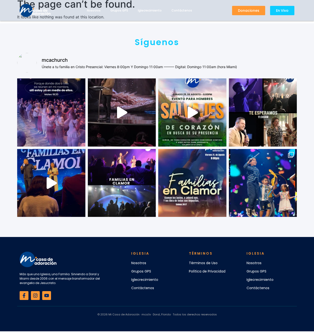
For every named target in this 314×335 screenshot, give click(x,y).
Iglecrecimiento (150, 10)
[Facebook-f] (24, 295)
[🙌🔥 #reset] (122, 112)
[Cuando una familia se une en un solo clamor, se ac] (192, 183)
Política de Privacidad (207, 271)
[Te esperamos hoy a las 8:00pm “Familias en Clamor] (122, 183)
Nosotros (94, 10)
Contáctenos (181, 10)
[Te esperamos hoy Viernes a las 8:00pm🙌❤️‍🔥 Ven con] (51, 112)
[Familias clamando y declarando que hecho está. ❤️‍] (51, 183)
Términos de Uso (203, 263)
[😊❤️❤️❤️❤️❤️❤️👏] (263, 183)
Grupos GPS (119, 10)
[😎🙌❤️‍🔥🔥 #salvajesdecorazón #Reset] (192, 112)
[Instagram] (35, 295)
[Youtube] (46, 295)
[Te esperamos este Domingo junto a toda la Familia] (263, 112)
